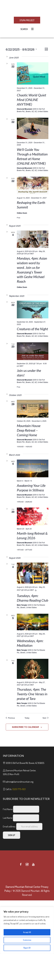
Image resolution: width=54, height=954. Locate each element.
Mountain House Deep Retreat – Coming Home (28, 430)
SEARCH (23, 29)
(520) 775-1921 (19, 789)
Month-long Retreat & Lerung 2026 (32, 535)
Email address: (9, 826)
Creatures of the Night (32, 329)
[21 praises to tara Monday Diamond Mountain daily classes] (32, 669)
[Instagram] (27, 864)
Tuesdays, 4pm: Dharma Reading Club (32, 598)
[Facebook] (21, 864)
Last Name (7, 817)
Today (27, 718)
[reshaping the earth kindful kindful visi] (32, 185)
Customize (27, 940)
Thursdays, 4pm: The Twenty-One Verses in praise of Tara (32, 694)
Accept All (27, 932)
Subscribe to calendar (25, 727)
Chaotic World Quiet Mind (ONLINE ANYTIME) (31, 99)
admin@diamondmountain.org (19, 781)
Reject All (27, 948)
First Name (8, 809)
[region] (27, 930)
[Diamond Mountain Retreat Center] (27, 8)
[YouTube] (33, 864)
